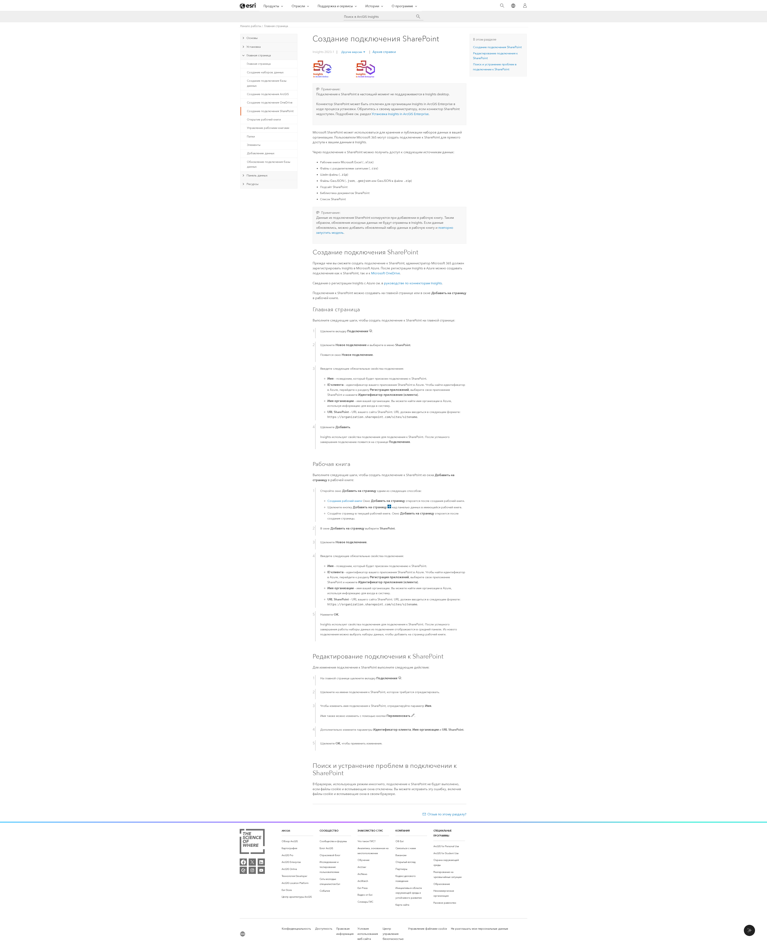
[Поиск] (502, 5)
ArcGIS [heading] (286, 830)
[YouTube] (261, 870)
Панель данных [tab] (256, 175)
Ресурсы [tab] (252, 184)
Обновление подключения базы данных (268, 164)
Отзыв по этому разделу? (446, 814)
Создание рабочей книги (344, 501)
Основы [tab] (252, 38)
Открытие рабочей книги (264, 119)
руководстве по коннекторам (413, 283)
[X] (252, 862)
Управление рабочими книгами (268, 128)
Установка (400, 114)
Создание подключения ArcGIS (268, 94)
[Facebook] (243, 862)
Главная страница (276, 26)
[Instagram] (252, 870)
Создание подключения (497, 47)
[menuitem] (297, 841)
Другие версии (351, 52)
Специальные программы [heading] (442, 833)
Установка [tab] (253, 47)
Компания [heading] (402, 830)
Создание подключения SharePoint (270, 111)
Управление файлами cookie (427, 928)
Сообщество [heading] (329, 830)
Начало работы (250, 26)
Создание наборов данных (265, 72)
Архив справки (384, 52)
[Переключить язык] (513, 5)
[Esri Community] (243, 870)
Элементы (253, 145)
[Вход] (525, 5)
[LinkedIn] (261, 862)
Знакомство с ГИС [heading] (370, 830)
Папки (251, 136)
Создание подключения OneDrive (269, 102)
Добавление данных (260, 153)
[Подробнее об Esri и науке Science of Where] (252, 842)
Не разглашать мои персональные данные (479, 928)
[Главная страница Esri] (248, 6)
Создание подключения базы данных (266, 83)
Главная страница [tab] (258, 55)
